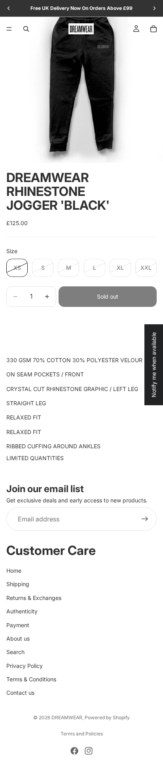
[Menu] (9, 29)
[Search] (26, 29)
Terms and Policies (82, 734)
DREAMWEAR (66, 717)
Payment (17, 625)
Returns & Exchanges (33, 597)
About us (18, 638)
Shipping (17, 584)
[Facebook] (74, 751)
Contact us (20, 693)
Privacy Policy (24, 665)
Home (13, 570)
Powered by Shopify (107, 717)
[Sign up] (144, 519)
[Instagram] (88, 751)
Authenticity (22, 611)
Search (15, 652)
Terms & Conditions (31, 679)
